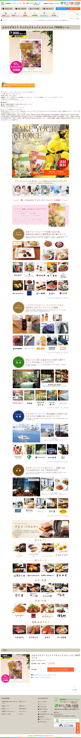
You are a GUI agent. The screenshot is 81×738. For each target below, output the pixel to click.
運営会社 (42, 716)
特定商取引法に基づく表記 (46, 714)
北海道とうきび (5, 706)
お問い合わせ (43, 721)
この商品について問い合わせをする (42, 677)
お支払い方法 (43, 706)
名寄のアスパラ (23, 701)
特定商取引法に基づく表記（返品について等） (45, 675)
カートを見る (43, 701)
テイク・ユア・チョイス (29, 20)
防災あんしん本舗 (6, 714)
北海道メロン (22, 706)
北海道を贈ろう (23, 708)
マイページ (42, 704)
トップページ (6, 20)
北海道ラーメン (5, 708)
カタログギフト (16, 20)
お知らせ (21, 714)
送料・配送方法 (44, 709)
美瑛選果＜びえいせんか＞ (8, 711)
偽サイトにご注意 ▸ (74, 18)
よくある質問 (43, 711)
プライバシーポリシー (45, 719)
